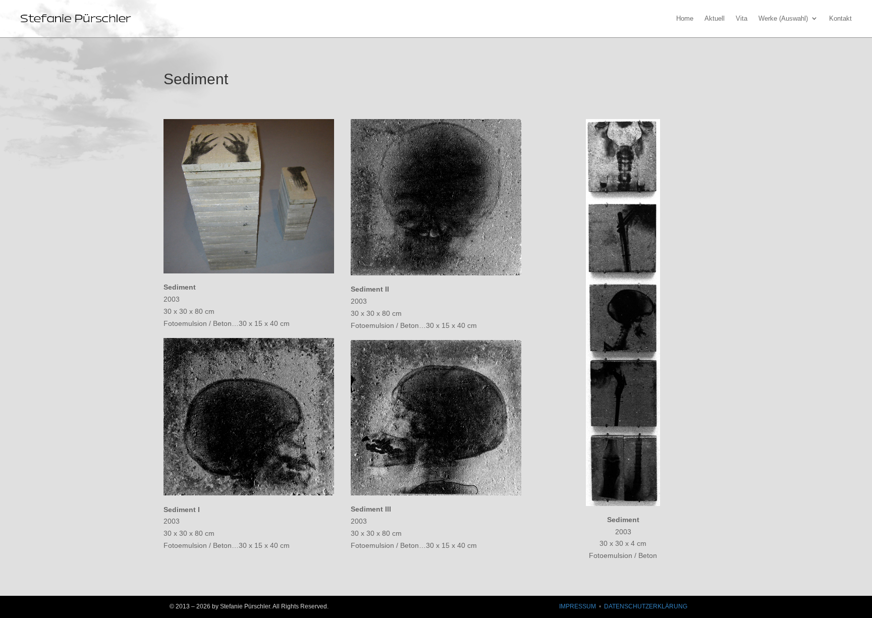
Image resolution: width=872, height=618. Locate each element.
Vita (741, 18)
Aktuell (714, 18)
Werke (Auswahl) (783, 18)
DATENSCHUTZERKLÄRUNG (645, 606)
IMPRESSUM (577, 606)
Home (684, 18)
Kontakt (840, 18)
